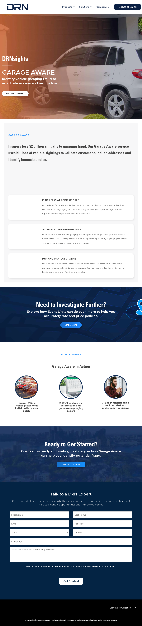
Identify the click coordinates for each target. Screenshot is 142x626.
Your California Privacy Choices (105, 620)
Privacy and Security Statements (64, 620)
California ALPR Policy (85, 620)
